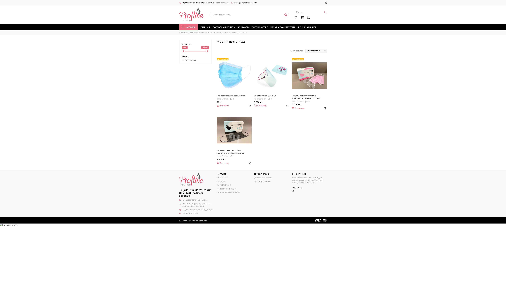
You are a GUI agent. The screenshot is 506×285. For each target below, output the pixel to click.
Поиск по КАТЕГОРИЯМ (228, 192)
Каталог (190, 27)
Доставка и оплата (223, 27)
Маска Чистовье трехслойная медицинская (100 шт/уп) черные (230, 151)
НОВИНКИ (222, 178)
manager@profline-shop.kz (245, 3)
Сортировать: (296, 51)
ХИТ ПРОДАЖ (224, 185)
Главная (205, 27)
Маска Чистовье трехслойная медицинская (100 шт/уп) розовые (306, 97)
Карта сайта (202, 220)
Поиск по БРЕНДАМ (227, 189)
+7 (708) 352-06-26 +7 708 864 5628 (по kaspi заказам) (205, 3)
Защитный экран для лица (265, 96)
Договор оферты (262, 181)
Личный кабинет (306, 27)
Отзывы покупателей (282, 27)
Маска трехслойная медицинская (231, 96)
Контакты (243, 27)
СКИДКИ (221, 181)
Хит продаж (190, 60)
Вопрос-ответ (260, 27)
